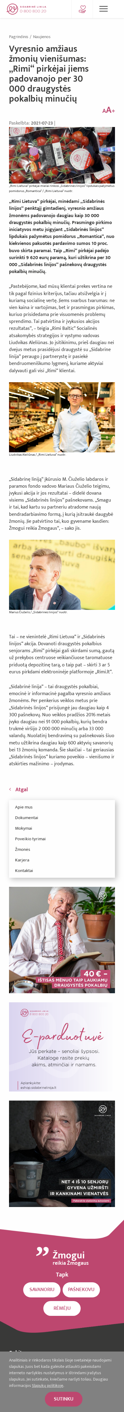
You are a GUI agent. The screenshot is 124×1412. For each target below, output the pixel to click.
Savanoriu (41, 1289)
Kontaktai (24, 870)
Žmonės (22, 849)
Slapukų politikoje (47, 1385)
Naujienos (42, 36)
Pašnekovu (81, 1289)
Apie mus (24, 807)
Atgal (21, 790)
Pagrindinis (19, 36)
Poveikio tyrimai (30, 839)
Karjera (22, 860)
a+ (108, 110)
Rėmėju (62, 1308)
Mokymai (23, 828)
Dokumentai (26, 817)
